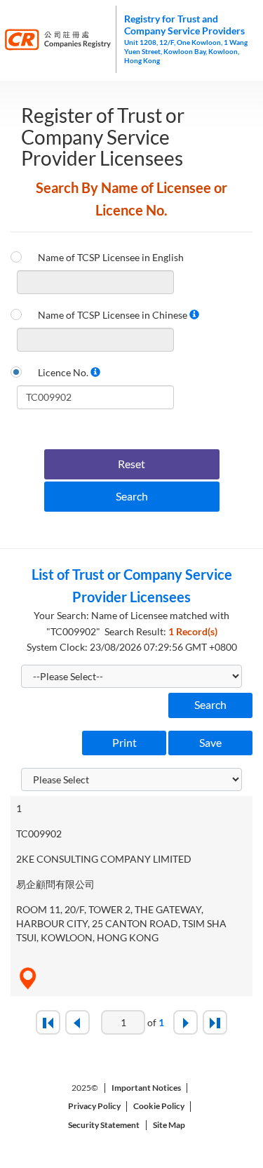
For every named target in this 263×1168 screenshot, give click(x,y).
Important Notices (146, 1088)
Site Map (169, 1125)
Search (132, 496)
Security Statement (104, 1125)
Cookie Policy (158, 1106)
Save (210, 742)
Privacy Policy (94, 1106)
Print (124, 742)
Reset (131, 463)
